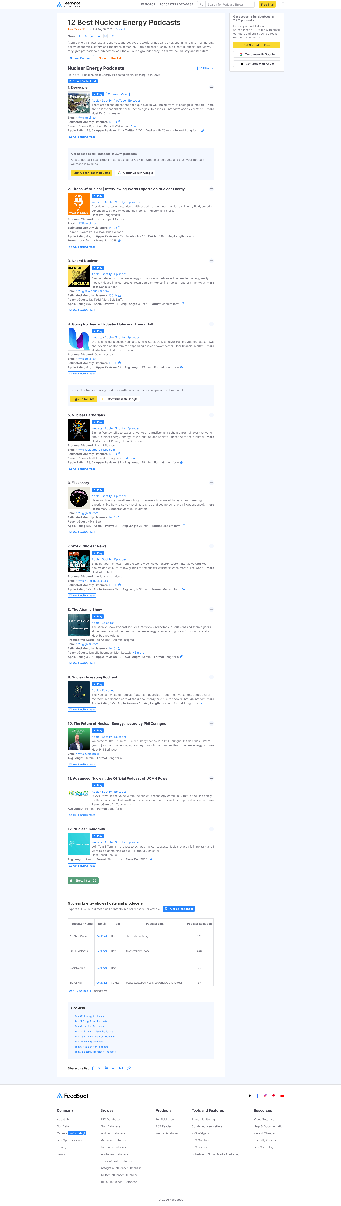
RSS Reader (163, 1126)
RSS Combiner (201, 1140)
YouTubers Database (114, 1154)
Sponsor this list (110, 58)
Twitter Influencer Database (119, 1175)
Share (71, 36)
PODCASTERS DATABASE (176, 4)
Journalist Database (114, 1147)
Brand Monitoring (203, 1119)
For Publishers (165, 1119)
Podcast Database (113, 1133)
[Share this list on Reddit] (99, 36)
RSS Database (110, 1119)
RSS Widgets (200, 1133)
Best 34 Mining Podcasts (88, 1041)
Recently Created (265, 1140)
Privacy (62, 1147)
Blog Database (110, 1126)
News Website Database (117, 1161)
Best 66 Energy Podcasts (89, 1016)
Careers (71, 1133)
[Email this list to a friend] (105, 36)
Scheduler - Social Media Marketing (216, 1154)
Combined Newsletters (207, 1126)
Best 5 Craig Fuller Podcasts (90, 1021)
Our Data (63, 1126)
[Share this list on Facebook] (79, 36)
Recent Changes (265, 1133)
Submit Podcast (80, 58)
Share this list (78, 1068)
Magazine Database (114, 1140)
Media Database (167, 1133)
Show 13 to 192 (85, 880)
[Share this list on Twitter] (86, 36)
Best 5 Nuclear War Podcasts (91, 1046)
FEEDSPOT (148, 4)
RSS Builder (199, 1147)
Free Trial (267, 4)
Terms (61, 1154)
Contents (121, 29)
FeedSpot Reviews (69, 1140)
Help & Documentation (269, 1126)
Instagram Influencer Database (121, 1168)
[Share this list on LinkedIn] (92, 36)
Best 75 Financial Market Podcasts (94, 1036)
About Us (63, 1119)
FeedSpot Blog (264, 1147)
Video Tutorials (264, 1119)
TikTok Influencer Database (119, 1182)
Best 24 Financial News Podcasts (93, 1031)
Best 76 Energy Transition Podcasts (95, 1051)
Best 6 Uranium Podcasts (89, 1026)
